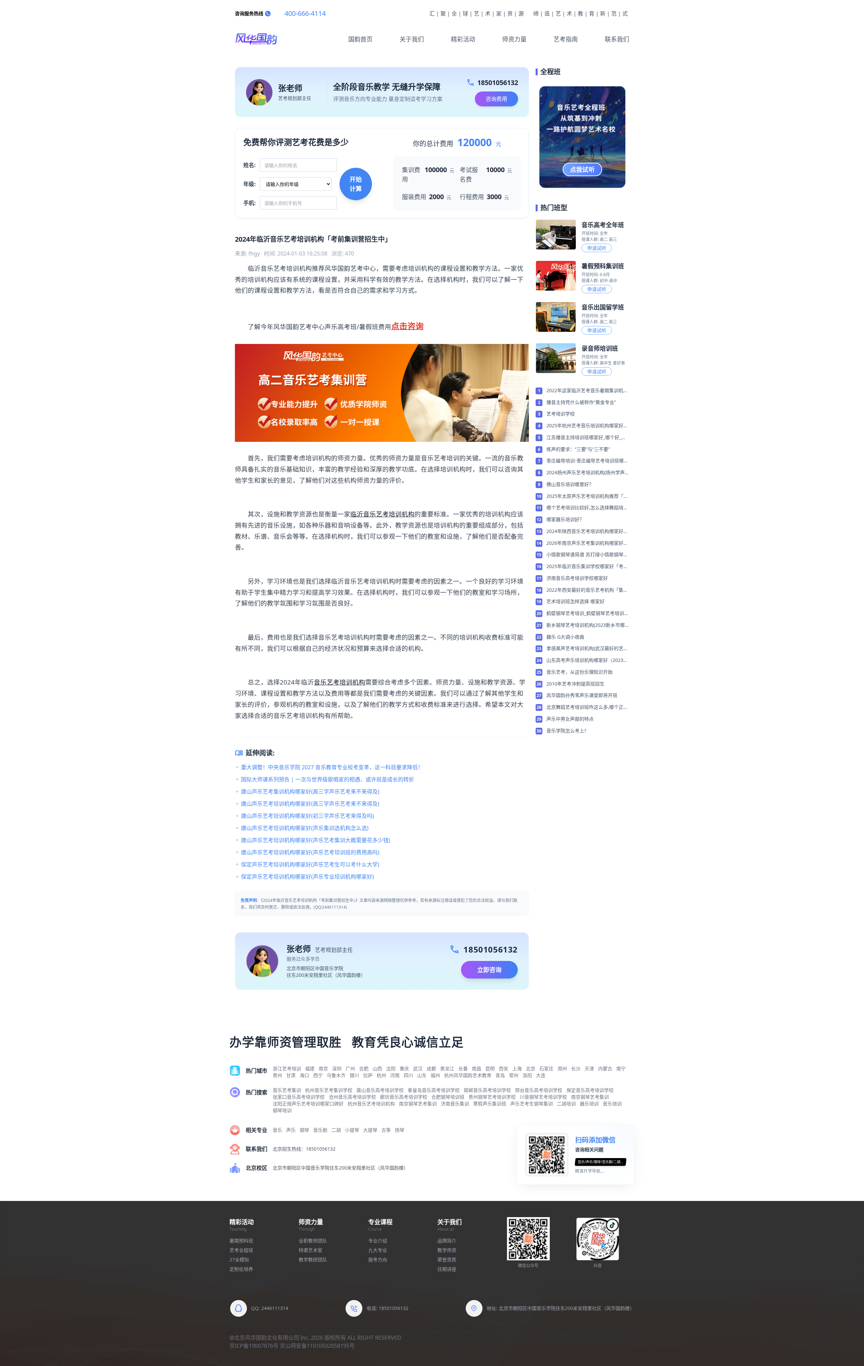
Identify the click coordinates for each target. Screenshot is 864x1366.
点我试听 (582, 169)
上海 (517, 1068)
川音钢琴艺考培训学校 (543, 1097)
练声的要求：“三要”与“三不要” (578, 449)
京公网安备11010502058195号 (317, 1345)
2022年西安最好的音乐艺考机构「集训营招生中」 (587, 590)
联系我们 (617, 39)
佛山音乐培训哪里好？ (570, 484)
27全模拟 (239, 1259)
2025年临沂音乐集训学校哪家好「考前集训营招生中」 (587, 566)
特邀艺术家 (310, 1250)
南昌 (476, 1068)
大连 (540, 1075)
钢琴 (304, 1130)
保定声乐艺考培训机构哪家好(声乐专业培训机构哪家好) (307, 876)
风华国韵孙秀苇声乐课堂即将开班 (581, 695)
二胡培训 (566, 1103)
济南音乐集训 (455, 1103)
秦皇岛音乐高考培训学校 (434, 1090)
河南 (395, 1075)
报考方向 (377, 1259)
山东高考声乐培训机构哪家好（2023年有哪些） (587, 660)
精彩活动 (463, 39)
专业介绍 (377, 1240)
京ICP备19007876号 (254, 1345)
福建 (310, 1068)
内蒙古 (605, 1068)
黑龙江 (447, 1068)
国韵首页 (360, 39)
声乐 (291, 1130)
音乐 (277, 1130)
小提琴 (352, 1130)
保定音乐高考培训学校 (590, 1090)
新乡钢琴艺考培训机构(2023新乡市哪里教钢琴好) (585, 625)
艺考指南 (566, 39)
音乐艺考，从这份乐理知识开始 (579, 672)
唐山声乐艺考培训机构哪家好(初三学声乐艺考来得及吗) (307, 816)
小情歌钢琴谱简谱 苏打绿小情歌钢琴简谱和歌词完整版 (587, 555)
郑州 (562, 1068)
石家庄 (546, 1068)
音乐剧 (320, 1130)
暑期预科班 (241, 1240)
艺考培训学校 (560, 413)
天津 (589, 1068)
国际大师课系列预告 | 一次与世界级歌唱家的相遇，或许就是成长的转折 (327, 779)
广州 (350, 1068)
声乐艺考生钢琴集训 (531, 1103)
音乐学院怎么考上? (566, 730)
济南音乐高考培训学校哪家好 (577, 578)
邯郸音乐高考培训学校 (487, 1090)
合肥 (364, 1068)
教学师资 (446, 1250)
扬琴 (399, 1130)
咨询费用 (496, 99)
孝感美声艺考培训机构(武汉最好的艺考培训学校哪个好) (587, 648)
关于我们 (412, 39)
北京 (530, 1068)
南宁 (621, 1068)
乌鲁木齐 (336, 1075)
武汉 (418, 1068)
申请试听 (596, 248)
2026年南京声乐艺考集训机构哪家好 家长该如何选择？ (584, 543)
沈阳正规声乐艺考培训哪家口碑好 (308, 1103)
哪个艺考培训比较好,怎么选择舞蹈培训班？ (587, 508)
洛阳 (527, 1075)
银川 (354, 1075)
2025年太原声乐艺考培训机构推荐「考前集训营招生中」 (587, 496)
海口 (304, 1075)
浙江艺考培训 (287, 1068)
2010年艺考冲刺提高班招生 (575, 683)
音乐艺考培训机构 (339, 682)
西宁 (318, 1075)
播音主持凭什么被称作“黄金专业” (581, 402)
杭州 (381, 1075)
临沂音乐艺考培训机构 (382, 514)
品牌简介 (446, 1240)
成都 (431, 1068)
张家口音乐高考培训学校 (299, 1097)
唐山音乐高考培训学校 (380, 1090)
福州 (435, 1075)
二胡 (336, 1130)
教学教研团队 (313, 1259)
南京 (323, 1068)
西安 (503, 1068)
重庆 (404, 1068)
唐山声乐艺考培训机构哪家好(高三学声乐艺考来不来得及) (310, 803)
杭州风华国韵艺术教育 (467, 1075)
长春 (463, 1068)
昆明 (490, 1068)
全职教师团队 (313, 1240)
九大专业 (377, 1250)
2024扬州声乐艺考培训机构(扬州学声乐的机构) (585, 473)
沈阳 (391, 1068)
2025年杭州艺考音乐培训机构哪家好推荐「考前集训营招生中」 (587, 426)
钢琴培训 (282, 1110)
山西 (377, 1068)
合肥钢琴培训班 (447, 1097)
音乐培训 (612, 1103)
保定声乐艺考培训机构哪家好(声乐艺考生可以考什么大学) (310, 864)
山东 (422, 1075)
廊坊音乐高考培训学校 (403, 1097)
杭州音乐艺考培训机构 (371, 1103)
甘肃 (291, 1075)
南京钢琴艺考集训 (590, 1097)
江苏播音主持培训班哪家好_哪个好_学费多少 (586, 437)
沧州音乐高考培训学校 (352, 1097)
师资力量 (514, 39)
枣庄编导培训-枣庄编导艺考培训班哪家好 (587, 461)
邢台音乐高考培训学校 (538, 1090)
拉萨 (368, 1075)
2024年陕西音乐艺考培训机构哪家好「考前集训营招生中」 (584, 531)
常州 (513, 1075)
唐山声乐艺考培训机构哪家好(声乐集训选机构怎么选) (305, 828)
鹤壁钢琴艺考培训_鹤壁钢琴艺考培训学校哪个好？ (587, 613)
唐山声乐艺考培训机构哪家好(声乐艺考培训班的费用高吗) (310, 852)
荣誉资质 (446, 1259)
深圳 (337, 1068)
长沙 (575, 1068)
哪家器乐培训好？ (565, 519)
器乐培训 (589, 1103)
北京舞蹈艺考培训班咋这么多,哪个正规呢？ (587, 707)
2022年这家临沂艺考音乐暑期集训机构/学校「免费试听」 (584, 391)
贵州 (277, 1075)
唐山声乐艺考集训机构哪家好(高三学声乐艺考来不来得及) (310, 791)
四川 (408, 1075)
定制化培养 (241, 1269)
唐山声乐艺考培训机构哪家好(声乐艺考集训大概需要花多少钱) (315, 840)
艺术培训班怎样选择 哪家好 (575, 601)
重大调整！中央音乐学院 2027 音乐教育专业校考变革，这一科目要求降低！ (332, 767)
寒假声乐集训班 (489, 1103)
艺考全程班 (241, 1250)
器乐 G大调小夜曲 (565, 637)
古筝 (386, 1130)
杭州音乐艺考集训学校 (328, 1090)
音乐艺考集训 (287, 1090)
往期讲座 (446, 1269)
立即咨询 (489, 970)
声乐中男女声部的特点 (570, 719)
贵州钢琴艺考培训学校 (492, 1097)
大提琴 (370, 1130)
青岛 (500, 1075)
